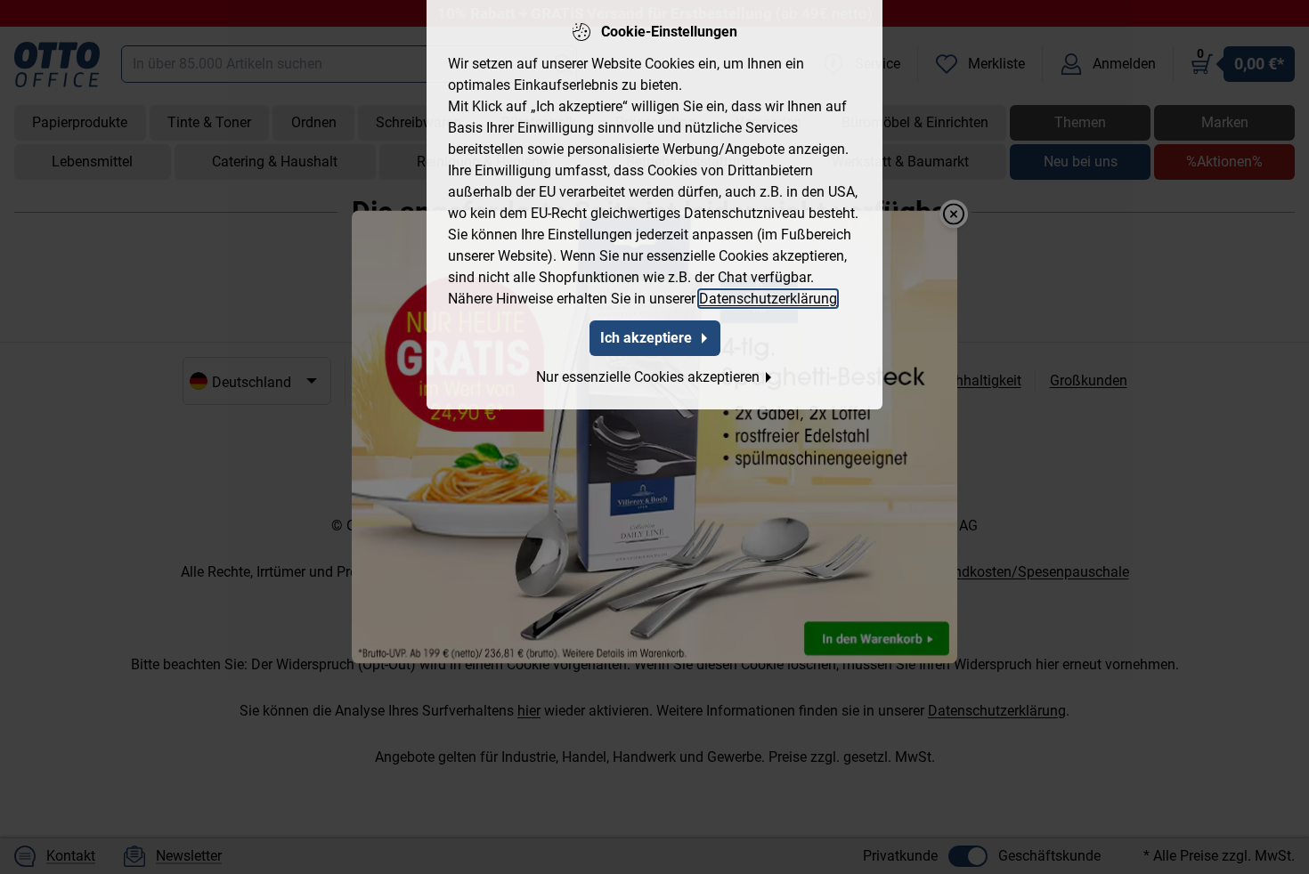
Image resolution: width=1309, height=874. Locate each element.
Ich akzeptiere (646, 337)
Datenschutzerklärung (768, 298)
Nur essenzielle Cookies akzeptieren (648, 376)
